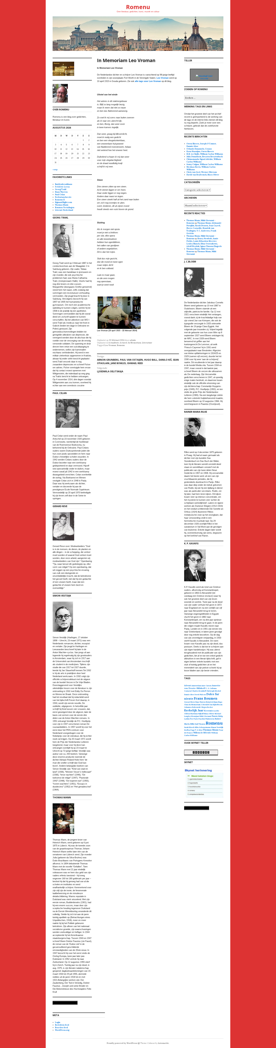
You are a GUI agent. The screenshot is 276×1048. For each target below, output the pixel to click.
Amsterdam (196, 685)
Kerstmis (208, 710)
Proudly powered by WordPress (122, 1043)
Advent (187, 685)
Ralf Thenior (200, 724)
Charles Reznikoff (199, 691)
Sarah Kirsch (189, 727)
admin (133, 340)
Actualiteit (113, 343)
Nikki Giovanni (205, 716)
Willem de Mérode (202, 732)
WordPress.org (62, 1030)
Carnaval (188, 691)
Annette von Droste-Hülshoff (202, 687)
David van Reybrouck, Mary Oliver (202, 174)
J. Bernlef (205, 704)
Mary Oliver (209, 714)
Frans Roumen (205, 698)
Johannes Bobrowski (192, 707)
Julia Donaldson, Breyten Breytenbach (204, 156)
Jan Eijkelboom (216, 704)
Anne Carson (206, 686)
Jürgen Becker (207, 707)
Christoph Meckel (213, 691)
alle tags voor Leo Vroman (148, 81)
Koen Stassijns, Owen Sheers (200, 151)
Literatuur (147, 343)
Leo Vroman (163, 78)
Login (57, 1022)
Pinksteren (209, 719)
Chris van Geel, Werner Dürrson (201, 172)
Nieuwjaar (195, 716)
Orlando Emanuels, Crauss (199, 149)
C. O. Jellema (211, 688)
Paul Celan (60, 194)
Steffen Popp (189, 730)
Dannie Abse (189, 695)
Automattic (163, 1043)
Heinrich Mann (212, 702)
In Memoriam (134, 343)
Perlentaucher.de (63, 197)
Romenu (138, 7)
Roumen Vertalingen (64, 207)
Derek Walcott (200, 695)
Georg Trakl (60, 189)
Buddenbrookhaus (63, 184)
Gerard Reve (189, 702)
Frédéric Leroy (62, 187)
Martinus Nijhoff (197, 714)
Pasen (215, 716)
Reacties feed (61, 1027)
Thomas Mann (61, 205)
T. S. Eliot (199, 730)
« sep (55, 169)
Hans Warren (61, 192)
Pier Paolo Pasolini (197, 719)
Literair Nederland (64, 210)
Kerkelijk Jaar (194, 710)
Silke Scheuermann (202, 727)
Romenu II (60, 200)
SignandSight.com (63, 202)
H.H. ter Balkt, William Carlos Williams (204, 154)
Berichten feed (62, 1025)
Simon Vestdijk (217, 727)
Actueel (123, 343)
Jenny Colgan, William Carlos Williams (204, 164)
